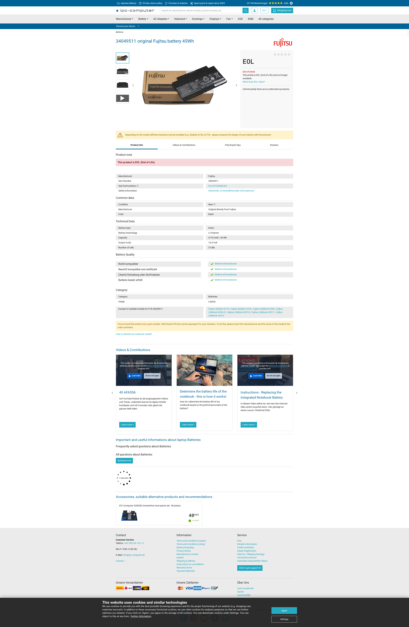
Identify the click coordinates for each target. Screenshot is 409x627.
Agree (284, 610)
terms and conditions (156, 366)
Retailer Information (247, 544)
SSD (240, 18)
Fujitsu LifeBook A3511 (262, 312)
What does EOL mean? (254, 81)
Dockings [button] (197, 18)
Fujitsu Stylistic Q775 (218, 309)
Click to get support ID (250, 568)
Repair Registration (246, 551)
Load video (136, 376)
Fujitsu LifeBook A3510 (238, 312)
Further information (141, 616)
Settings (284, 619)
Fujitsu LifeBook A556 (263, 309)
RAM (250, 18)
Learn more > (127, 424)
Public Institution (245, 547)
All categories (266, 18)
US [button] (263, 10)
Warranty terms (184, 567)
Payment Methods (186, 571)
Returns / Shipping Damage (250, 554)
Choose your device (125, 26)
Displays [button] (214, 18)
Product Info (137, 145)
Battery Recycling (185, 547)
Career (240, 591)
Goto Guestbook (245, 588)
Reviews (274, 145)
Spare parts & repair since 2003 (209, 3)
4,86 (267, 3)
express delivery (128, 3)
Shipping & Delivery (186, 561)
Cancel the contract (247, 557)
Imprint (180, 557)
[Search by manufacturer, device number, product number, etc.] (246, 10)
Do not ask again (152, 376)
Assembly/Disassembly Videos (252, 561)
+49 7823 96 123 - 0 (134, 543)
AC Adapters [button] (160, 18)
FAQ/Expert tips (233, 145)
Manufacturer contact (187, 554)
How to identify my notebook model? (134, 334)
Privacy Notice (184, 551)
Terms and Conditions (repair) (191, 540)
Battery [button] (142, 18)
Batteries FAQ (124, 460)
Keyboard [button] (179, 18)
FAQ (239, 540)
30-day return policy (152, 3)
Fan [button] (228, 18)
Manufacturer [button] (123, 18)
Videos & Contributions (184, 145)
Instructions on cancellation (190, 564)
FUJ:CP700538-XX (217, 186)
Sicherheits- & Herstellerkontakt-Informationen (231, 190)
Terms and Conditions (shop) (191, 544)
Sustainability (244, 595)
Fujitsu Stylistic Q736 (241, 309)
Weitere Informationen (226, 263)
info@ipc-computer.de (134, 555)
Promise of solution (178, 3)
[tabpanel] (185, 85)
